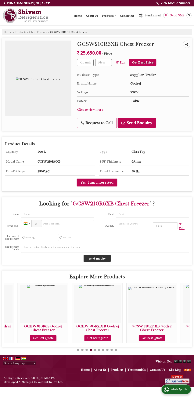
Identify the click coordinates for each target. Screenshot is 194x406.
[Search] (188, 15)
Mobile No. (13, 225)
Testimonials (137, 370)
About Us (92, 15)
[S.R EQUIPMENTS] (25, 15)
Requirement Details (12, 248)
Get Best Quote (29, 338)
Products (108, 15)
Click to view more (90, 109)
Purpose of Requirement (12, 237)
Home (78, 15)
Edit (122, 62)
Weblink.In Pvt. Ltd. (50, 382)
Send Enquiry (139, 123)
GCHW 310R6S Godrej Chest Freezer (29, 328)
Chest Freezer (38, 32)
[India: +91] (26, 223)
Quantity (109, 225)
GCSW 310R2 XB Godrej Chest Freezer (138, 328)
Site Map (175, 370)
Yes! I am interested (97, 183)
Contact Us (127, 15)
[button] (175, 3)
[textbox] (103, 62)
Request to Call (98, 123)
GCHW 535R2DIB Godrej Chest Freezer (84, 328)
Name (16, 214)
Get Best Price (142, 62)
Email (111, 214)
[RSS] (187, 370)
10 (116, 350)
